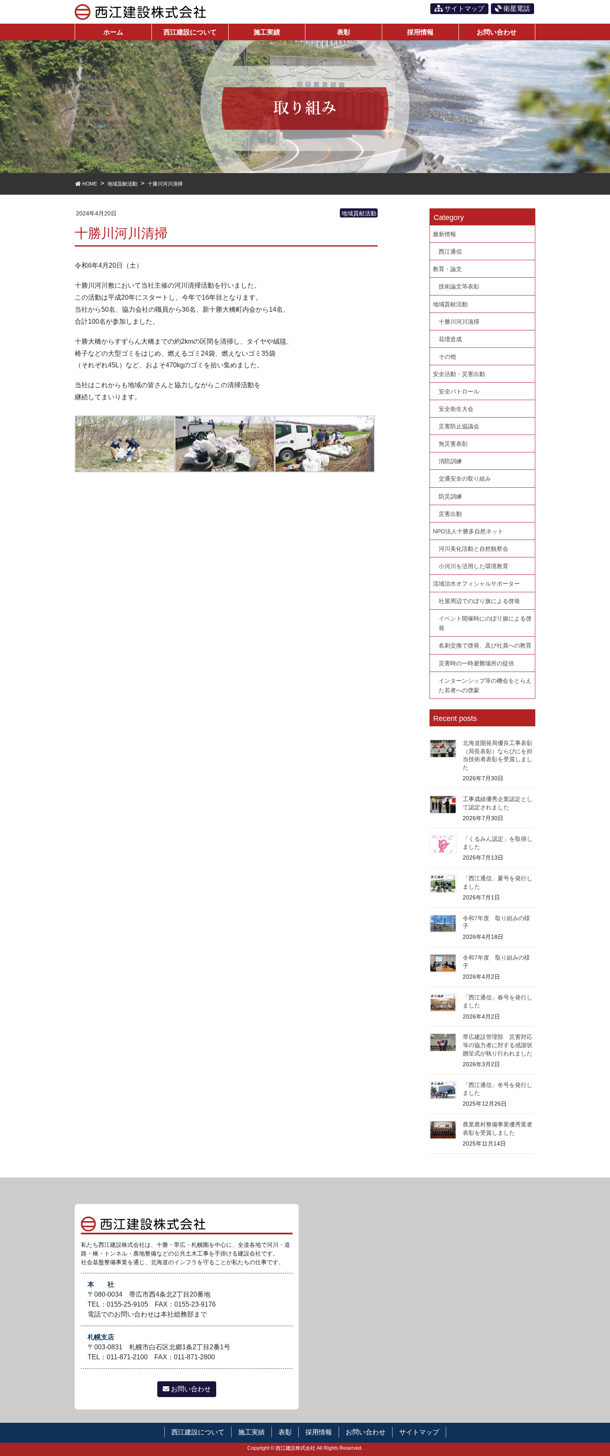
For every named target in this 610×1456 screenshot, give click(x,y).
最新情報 (444, 234)
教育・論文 (447, 269)
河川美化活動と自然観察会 (473, 548)
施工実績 (251, 1432)
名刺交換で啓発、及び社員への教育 (485, 645)
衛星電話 (516, 8)
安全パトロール (459, 391)
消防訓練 (450, 461)
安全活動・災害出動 (459, 374)
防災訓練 (450, 496)
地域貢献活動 (359, 213)
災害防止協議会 (459, 426)
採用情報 (318, 1432)
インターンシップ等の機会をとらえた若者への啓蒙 (485, 685)
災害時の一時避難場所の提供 (476, 663)
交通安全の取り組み (465, 478)
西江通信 (450, 251)
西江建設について (197, 1432)
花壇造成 (450, 339)
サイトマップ (463, 8)
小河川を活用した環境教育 (473, 566)
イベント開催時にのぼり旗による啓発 (485, 623)
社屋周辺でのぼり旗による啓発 (479, 601)
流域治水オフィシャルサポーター (476, 583)
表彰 (285, 1432)
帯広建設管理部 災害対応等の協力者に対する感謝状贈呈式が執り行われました (497, 1044)
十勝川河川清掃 (459, 321)
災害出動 (450, 514)
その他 (447, 356)
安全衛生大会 (456, 409)
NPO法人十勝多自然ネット (468, 531)
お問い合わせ (190, 1388)
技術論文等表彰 (459, 286)
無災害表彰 (453, 443)
